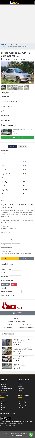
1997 (24, 162)
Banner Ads (21, 404)
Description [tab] (23, 146)
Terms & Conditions (6, 388)
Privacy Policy (4, 390)
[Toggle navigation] (1, 2)
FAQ (19, 384)
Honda (25, 158)
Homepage (4, 44)
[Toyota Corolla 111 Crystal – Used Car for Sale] (17, 72)
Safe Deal (21, 408)
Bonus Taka (21, 390)
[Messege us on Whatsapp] (31, 435)
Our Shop (3, 386)
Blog (2, 400)
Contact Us (21, 388)
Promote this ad (10, 259)
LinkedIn (3, 410)
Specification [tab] (12, 146)
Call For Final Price (18, 137)
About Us (3, 384)
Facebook (3, 402)
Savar (17, 59)
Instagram (3, 406)
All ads (10, 44)
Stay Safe (20, 386)
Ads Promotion (22, 406)
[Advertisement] (17, 24)
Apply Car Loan (17, 313)
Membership (22, 402)
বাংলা (32, 2)
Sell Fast (21, 400)
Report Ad (27, 259)
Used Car (16, 44)
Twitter (2, 404)
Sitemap (3, 392)
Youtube (3, 408)
